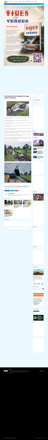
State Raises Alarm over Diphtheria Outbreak (40, 148)
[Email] (18, 190)
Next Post (29, 228)
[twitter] (41, 371)
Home (9, 1)
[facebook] (40, 371)
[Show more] (19, 190)
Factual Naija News (11, 193)
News (12, 1)
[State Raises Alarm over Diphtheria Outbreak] (35, 148)
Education (19, 1)
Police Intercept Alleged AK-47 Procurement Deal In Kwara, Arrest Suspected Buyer (27, 206)
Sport (32, 1)
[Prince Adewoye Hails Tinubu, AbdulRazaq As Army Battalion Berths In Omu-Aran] (35, 157)
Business (23, 1)
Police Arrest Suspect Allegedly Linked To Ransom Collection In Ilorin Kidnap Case (8, 216)
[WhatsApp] (15, 190)
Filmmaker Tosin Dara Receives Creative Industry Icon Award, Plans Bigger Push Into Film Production (40, 152)
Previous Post (6, 228)
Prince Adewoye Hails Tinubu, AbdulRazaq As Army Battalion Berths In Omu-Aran (40, 157)
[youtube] (41, 135)
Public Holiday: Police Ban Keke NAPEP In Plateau (8, 205)
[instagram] (43, 4)
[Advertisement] (24, 79)
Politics (16, 1)
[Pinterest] (16, 190)
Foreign (35, 1)
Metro (7, 94)
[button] (43, 1)
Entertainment (28, 1)
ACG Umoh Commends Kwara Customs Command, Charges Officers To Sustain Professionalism (17, 206)
